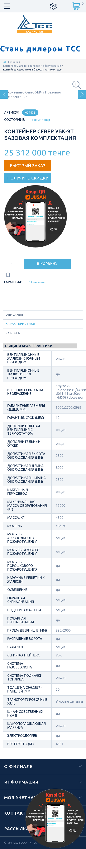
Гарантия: (13, 282)
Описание (14, 314)
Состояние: (14, 119)
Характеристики (20, 323)
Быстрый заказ (28, 165)
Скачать (12, 333)
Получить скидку (27, 178)
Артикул (11, 112)
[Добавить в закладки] (8, 275)
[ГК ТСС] (43, 24)
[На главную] (4, 62)
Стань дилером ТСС (40, 48)
